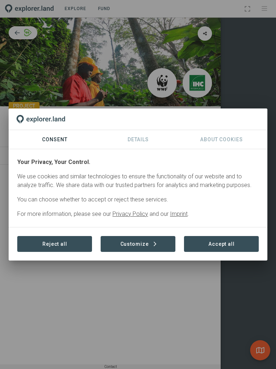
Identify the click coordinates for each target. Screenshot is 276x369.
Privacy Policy (130, 213)
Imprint (179, 213)
